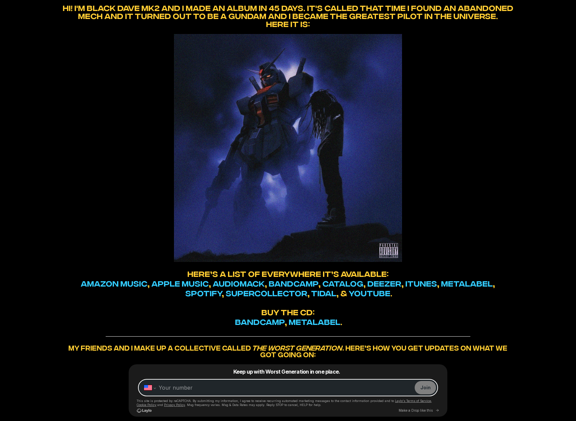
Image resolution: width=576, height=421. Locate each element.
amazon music (114, 283)
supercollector (266, 292)
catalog (342, 283)
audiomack (239, 283)
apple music (180, 283)
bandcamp (293, 283)
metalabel (467, 283)
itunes (421, 283)
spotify (203, 292)
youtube (369, 292)
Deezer (384, 283)
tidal (323, 292)
